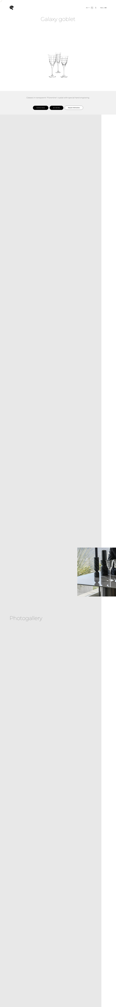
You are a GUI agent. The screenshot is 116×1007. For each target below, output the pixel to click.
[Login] (96, 7)
